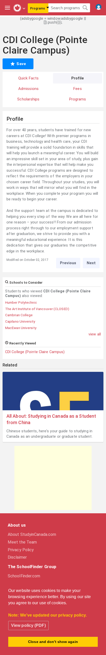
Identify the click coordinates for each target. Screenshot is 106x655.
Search (85, 8)
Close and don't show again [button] (53, 642)
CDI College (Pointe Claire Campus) (35, 352)
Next (91, 263)
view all (95, 334)
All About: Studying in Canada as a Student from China (51, 419)
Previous (68, 263)
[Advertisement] (53, 478)
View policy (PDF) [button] (28, 625)
